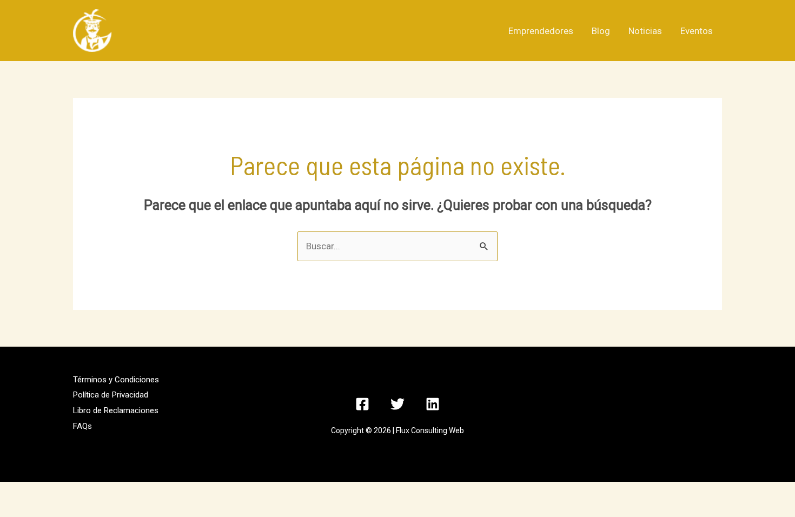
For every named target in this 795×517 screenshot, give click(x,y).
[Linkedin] (432, 403)
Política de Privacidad (110, 395)
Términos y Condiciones (116, 380)
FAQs (82, 426)
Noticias (645, 30)
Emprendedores (540, 30)
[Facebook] (362, 403)
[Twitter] (397, 403)
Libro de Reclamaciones (115, 410)
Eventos (696, 30)
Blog (601, 30)
